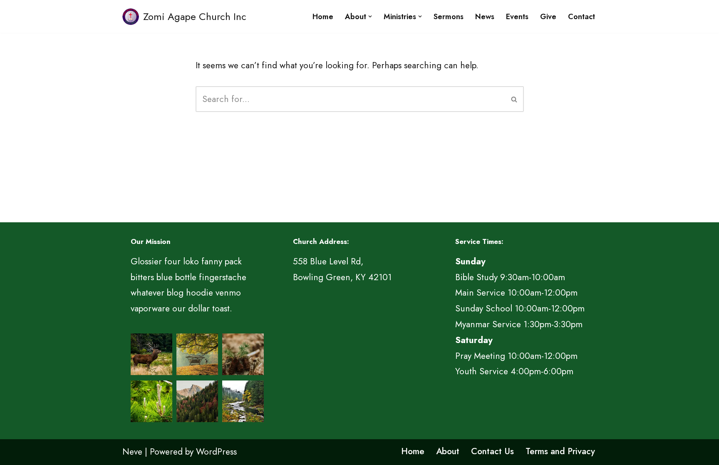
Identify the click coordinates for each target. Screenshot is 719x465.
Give (548, 16)
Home (322, 16)
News (484, 16)
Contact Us (492, 451)
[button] (370, 16)
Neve (132, 451)
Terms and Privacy (560, 451)
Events (517, 16)
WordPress (216, 451)
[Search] (514, 99)
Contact (581, 16)
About (447, 451)
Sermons (449, 16)
